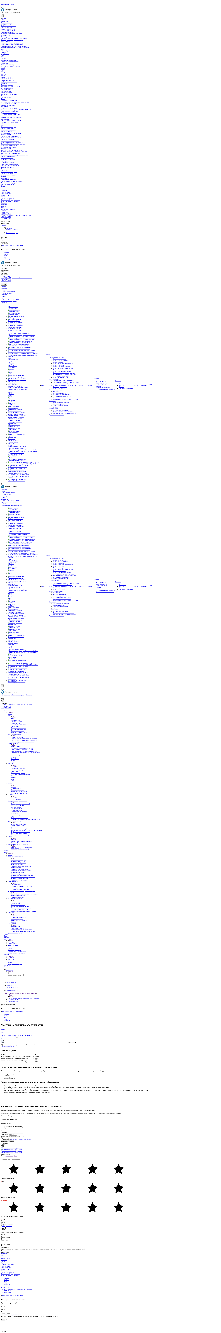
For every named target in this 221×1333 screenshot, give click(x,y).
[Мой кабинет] (1, 687)
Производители (5, 1258)
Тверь (15, 1156)
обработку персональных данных (21, 1139)
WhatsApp (7, 259)
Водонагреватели (16, 746)
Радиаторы (14, 766)
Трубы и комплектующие (18, 824)
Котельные (14, 915)
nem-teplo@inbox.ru (18, 245)
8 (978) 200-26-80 (6, 218)
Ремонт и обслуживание (18, 901)
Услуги (10, 855)
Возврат (3, 1270)
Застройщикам (15, 926)
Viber (5, 255)
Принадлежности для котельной (20, 804)
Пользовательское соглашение (9, 1275)
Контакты (3, 1261)
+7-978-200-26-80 (27, 1099)
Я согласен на (17, 1139)
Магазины (4, 1260)
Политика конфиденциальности (10, 1274)
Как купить (11, 942)
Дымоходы (14, 797)
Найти (2, 1320)
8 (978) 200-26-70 (6, 217)
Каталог (10, 714)
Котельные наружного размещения (21, 847)
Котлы (13, 718)
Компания (11, 957)
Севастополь (9, 1156)
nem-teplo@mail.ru (7, 245)
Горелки (13, 787)
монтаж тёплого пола (36, 1116)
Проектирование (16, 884)
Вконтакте (7, 252)
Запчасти (13, 839)
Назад (11, 712)
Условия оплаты (5, 1266)
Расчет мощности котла (8, 1264)
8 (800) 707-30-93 (6, 214)
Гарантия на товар (6, 1269)
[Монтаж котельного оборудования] (11, 1148)
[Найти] (2, 16)
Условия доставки (6, 1267)
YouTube (6, 254)
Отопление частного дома (18, 860)
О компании (4, 1253)
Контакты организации (7, 1272)
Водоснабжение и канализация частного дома (24, 894)
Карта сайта (4, 1263)
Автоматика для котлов (18, 737)
